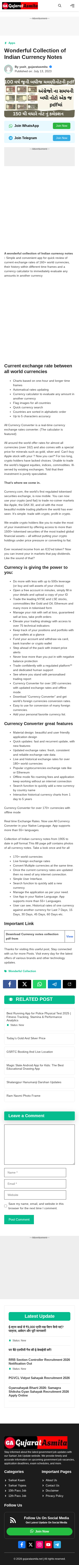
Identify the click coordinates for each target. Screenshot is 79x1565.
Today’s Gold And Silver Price (26, 1038)
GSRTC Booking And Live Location (30, 1051)
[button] (60, 5)
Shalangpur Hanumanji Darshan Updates (34, 1082)
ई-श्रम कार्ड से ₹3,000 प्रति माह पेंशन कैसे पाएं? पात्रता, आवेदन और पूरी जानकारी (36, 1329)
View (69, 936)
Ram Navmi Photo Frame (23, 1095)
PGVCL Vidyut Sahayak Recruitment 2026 (39, 1378)
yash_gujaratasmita (33, 66)
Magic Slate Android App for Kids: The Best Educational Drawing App (35, 1067)
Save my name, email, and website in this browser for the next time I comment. (36, 1206)
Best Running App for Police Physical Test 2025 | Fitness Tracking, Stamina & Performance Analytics (39, 1017)
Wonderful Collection (22, 971)
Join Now (61, 125)
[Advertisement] (39, 210)
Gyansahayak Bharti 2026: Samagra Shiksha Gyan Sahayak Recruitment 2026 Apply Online (39, 1391)
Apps (11, 43)
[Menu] (72, 5)
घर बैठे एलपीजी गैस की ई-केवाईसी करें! (30, 1350)
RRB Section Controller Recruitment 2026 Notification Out (39, 1361)
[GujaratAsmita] (20, 5)
